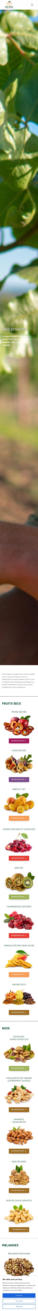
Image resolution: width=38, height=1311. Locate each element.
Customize (19, 1301)
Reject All (19, 1306)
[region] (19, 1293)
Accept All (19, 1295)
